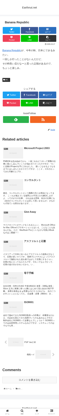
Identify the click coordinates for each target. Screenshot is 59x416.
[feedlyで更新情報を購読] (16, 119)
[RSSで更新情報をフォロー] (43, 119)
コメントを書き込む (29, 380)
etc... (7, 80)
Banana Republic (11, 50)
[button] (53, 308)
